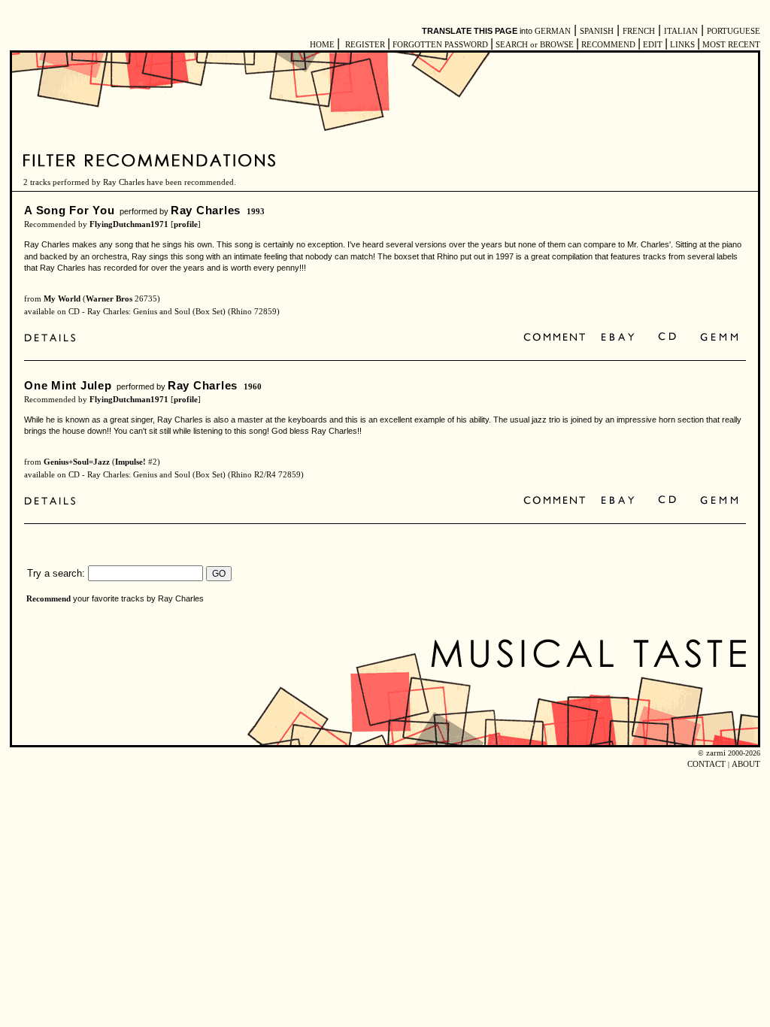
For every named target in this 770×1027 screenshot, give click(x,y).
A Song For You (69, 210)
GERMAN (553, 31)
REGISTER (365, 45)
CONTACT (706, 764)
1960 (253, 387)
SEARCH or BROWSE (534, 45)
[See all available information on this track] (53, 339)
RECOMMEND (608, 45)
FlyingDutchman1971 (128, 224)
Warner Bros (109, 299)
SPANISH (597, 31)
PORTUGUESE (733, 31)
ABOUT (746, 764)
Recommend (48, 599)
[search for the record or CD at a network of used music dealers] (719, 338)
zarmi (716, 753)
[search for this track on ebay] (618, 338)
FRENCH (639, 31)
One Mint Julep (68, 385)
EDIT (653, 45)
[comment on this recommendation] (558, 338)
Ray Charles (206, 210)
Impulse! (130, 462)
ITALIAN (681, 31)
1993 (256, 212)
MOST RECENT (730, 45)
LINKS (682, 45)
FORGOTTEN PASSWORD (440, 45)
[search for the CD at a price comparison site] (668, 338)
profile (186, 224)
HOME (322, 45)
